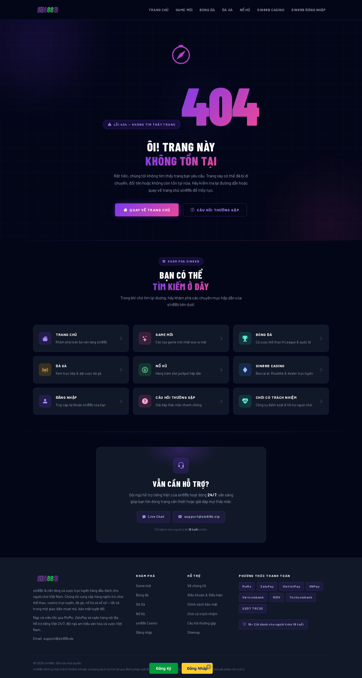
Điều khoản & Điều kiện (205, 595)
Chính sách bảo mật (202, 604)
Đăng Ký (163, 668)
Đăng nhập (144, 632)
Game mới (184, 9)
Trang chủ (159, 9)
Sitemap (193, 632)
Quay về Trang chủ (150, 210)
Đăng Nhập (197, 668)
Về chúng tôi (196, 585)
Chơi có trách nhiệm (202, 613)
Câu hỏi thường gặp (218, 210)
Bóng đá (207, 9)
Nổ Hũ (245, 9)
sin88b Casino (270, 9)
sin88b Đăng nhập (308, 9)
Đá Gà (227, 9)
